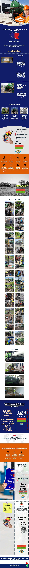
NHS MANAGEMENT (20, 55)
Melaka (18, 511)
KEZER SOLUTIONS (16, 566)
